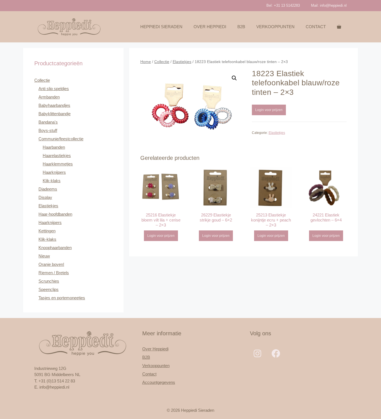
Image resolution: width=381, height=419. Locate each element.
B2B (241, 26)
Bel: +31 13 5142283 (283, 5)
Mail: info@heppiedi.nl (329, 5)
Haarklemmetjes (58, 164)
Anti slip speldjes (53, 88)
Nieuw (44, 256)
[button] (234, 78)
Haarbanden (54, 147)
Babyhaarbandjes (54, 105)
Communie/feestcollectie (60, 138)
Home (145, 62)
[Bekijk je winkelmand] (339, 26)
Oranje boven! (51, 264)
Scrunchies (48, 281)
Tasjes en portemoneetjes (61, 297)
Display (45, 197)
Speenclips (48, 289)
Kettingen (47, 230)
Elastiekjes (182, 62)
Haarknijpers (54, 172)
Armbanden (49, 97)
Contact (316, 26)
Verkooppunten (275, 26)
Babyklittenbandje (54, 113)
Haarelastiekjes (57, 155)
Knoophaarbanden (55, 247)
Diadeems (47, 189)
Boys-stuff (47, 130)
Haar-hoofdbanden (55, 214)
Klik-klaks (52, 180)
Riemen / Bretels (53, 272)
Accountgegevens (158, 382)
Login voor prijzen (269, 110)
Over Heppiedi (210, 26)
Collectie (161, 62)
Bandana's (48, 122)
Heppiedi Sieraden (161, 26)
